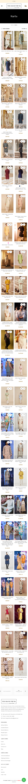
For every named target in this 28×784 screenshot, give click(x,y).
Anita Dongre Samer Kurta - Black (20, 160)
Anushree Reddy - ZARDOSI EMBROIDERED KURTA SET (20, 625)
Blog (2, 749)
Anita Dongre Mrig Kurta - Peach (20, 379)
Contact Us (3, 746)
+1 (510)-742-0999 (10, 716)
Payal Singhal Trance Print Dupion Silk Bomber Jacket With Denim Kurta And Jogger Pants (7, 380)
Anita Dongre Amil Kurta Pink (21, 677)
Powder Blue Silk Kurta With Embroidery (7, 516)
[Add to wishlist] (11, 33)
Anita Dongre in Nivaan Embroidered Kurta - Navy (20, 188)
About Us (3, 744)
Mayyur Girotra (4, 735)
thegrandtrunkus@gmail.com (11, 718)
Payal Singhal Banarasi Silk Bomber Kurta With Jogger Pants (20, 461)
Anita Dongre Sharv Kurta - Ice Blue (20, 52)
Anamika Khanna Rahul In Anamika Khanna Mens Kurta (21, 350)
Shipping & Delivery (5, 758)
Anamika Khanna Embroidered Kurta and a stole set (7, 270)
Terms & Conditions (5, 755)
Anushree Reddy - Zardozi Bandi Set (7, 625)
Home (12, 25)
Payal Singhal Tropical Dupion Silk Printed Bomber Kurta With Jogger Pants (7, 434)
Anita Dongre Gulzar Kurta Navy (7, 572)
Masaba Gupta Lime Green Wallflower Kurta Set (20, 270)
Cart (2, 769)
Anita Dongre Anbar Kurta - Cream (7, 104)
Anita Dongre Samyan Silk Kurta (7, 215)
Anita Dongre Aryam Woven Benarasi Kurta (20, 217)
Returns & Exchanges (5, 760)
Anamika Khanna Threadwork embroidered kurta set (21, 243)
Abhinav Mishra (4, 725)
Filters (24, 28)
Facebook (13, 1)
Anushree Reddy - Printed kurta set (7, 678)
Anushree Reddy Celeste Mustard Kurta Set (21, 572)
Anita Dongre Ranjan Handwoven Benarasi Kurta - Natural (7, 133)
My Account (3, 767)
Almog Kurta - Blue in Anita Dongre (20, 130)
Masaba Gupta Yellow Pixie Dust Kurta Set (7, 297)
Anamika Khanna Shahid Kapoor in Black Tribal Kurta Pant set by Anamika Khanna (7, 351)
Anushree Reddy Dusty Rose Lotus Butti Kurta (7, 598)
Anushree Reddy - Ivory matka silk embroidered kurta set (7, 651)
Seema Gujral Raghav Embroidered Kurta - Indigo (7, 78)
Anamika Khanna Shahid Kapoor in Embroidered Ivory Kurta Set (21, 323)
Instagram (15, 1)
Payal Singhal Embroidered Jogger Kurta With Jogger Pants (7, 488)
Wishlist (3, 772)
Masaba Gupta (4, 732)
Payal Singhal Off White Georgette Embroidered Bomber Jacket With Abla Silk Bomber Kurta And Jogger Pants (7, 543)
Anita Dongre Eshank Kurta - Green (7, 160)
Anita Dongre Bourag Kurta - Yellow (21, 78)
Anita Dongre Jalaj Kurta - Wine (7, 186)
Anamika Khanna (4, 727)
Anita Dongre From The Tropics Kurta (7, 407)
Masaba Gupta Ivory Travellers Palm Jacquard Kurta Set (20, 297)
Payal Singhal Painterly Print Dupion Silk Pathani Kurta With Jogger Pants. (21, 542)
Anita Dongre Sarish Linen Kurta (20, 407)
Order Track (3, 774)
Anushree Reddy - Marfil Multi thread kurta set (21, 651)
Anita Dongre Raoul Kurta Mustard (20, 488)
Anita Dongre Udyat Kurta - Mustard (20, 104)
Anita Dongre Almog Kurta (7, 244)
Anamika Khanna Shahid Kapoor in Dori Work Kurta (7, 323)
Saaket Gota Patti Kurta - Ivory (7, 51)
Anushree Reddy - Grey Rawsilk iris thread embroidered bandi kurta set (21, 598)
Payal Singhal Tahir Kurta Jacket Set (21, 516)
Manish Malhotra (4, 730)
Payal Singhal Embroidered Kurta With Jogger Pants (20, 433)
